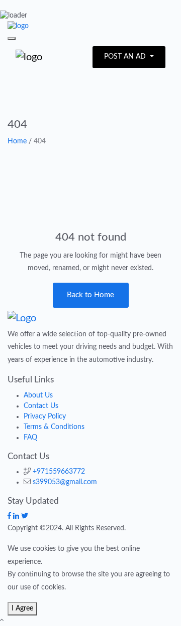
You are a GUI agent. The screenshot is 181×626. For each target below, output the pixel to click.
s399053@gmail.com (65, 482)
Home (17, 141)
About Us (38, 395)
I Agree (22, 608)
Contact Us (41, 405)
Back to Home (90, 295)
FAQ (30, 437)
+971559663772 (59, 471)
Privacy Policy (45, 416)
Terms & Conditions (54, 427)
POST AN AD (126, 56)
